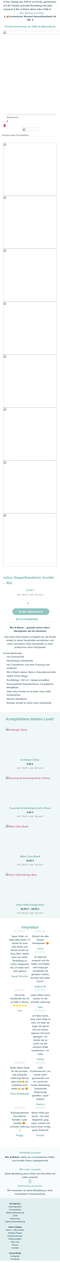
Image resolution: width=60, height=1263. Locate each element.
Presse (15, 1245)
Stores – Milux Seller (15, 1230)
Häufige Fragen (15, 1233)
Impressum (15, 1218)
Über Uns (15, 1242)
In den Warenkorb (31, 611)
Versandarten (15, 1210)
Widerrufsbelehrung (15, 1213)
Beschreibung (27, 619)
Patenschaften (15, 1239)
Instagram (15, 1256)
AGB (15, 1215)
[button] (31, 114)
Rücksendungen (15, 1236)
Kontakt (15, 1248)
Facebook (15, 1259)
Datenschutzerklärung (15, 1221)
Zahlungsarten (15, 1207)
